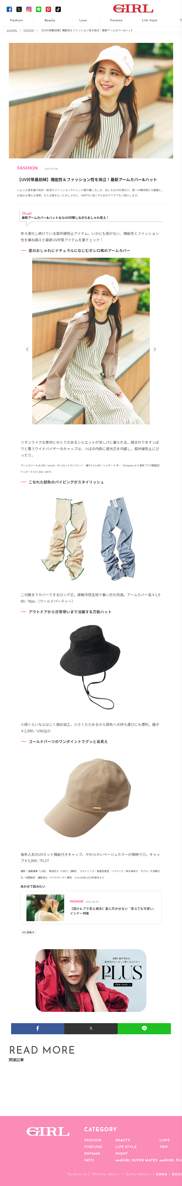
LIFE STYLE (126, 1147)
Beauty (50, 20)
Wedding (80, 22)
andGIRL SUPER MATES (136, 1160)
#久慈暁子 (28, 932)
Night (80, 40)
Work (147, 31)
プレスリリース (77, 1174)
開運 (113, 22)
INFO (89, 1160)
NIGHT (121, 1154)
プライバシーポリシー (105, 1174)
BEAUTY (122, 1140)
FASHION (92, 1140)
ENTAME (92, 1154)
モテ (80, 31)
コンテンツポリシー (138, 1174)
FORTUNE (93, 1147)
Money (147, 22)
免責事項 (161, 1174)
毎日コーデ (13, 22)
